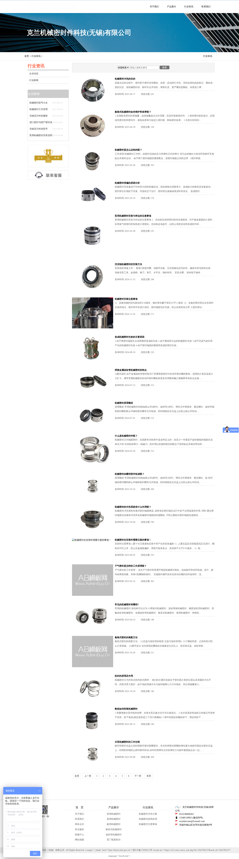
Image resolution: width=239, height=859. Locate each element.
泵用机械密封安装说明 (40, 135)
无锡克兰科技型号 (38, 129)
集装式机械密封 (114, 829)
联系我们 (206, 6)
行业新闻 (33, 80)
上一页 (87, 776)
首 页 (79, 807)
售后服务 (79, 829)
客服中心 (79, 834)
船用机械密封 (113, 824)
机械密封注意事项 (148, 824)
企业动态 (33, 73)
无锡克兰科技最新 (38, 116)
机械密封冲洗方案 (148, 814)
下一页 (137, 776)
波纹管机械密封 (114, 834)
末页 (148, 776)
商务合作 (79, 824)
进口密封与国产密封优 (40, 122)
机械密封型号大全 (38, 103)
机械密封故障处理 (148, 819)
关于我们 (154, 6)
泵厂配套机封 (113, 839)
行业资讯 (188, 6)
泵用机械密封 (113, 814)
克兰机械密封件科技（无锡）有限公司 (45, 850)
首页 (26, 56)
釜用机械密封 (113, 819)
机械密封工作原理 (38, 109)
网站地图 (79, 839)
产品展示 (171, 6)
